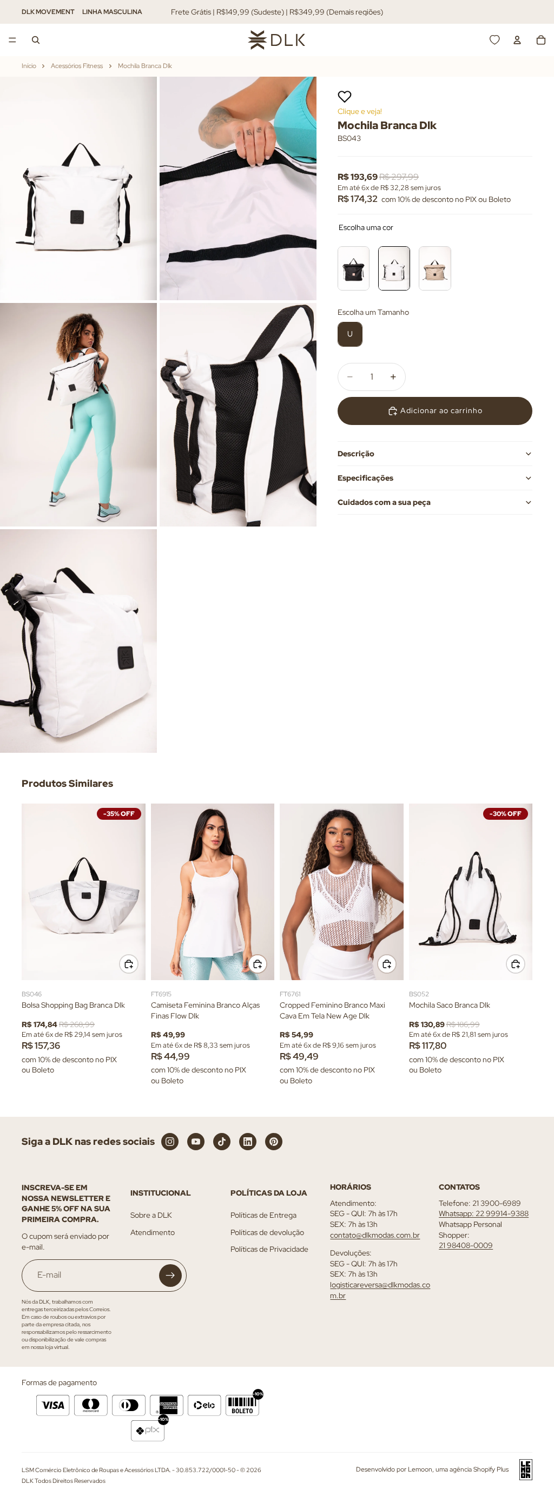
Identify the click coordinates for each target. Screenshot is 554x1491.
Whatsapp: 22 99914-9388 (484, 1213)
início (29, 66)
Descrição (356, 453)
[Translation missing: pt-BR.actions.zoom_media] (78, 188)
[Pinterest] (273, 1141)
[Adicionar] (128, 964)
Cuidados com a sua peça (384, 502)
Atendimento (152, 1232)
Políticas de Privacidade (269, 1249)
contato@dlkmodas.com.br (375, 1234)
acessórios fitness (77, 66)
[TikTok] (221, 1141)
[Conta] (517, 40)
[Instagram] (170, 1141)
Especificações (365, 478)
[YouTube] (196, 1141)
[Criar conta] (170, 1275)
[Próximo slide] (134, 892)
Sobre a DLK (151, 1215)
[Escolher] (257, 964)
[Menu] (12, 40)
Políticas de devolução (267, 1232)
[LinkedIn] (247, 1141)
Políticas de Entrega (263, 1215)
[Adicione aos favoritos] (345, 97)
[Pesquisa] (36, 40)
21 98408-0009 (466, 1245)
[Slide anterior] (33, 892)
